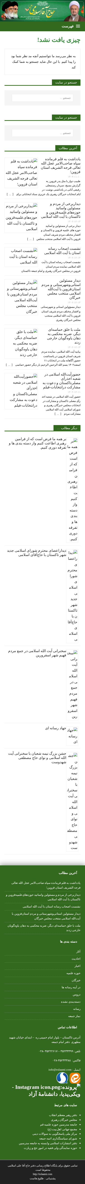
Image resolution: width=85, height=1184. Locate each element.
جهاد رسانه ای (55, 728)
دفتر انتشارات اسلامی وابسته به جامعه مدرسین (48, 1143)
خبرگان (76, 980)
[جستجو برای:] (42, 98)
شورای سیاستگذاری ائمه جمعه (58, 1138)
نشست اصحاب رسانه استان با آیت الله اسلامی (51, 906)
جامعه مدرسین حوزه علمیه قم (58, 1124)
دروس (76, 994)
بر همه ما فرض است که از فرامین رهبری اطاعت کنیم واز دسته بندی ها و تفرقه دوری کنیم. (37, 443)
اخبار (77, 966)
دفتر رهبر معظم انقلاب (63, 1115)
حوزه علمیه (73, 973)
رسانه (76, 1009)
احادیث (76, 958)
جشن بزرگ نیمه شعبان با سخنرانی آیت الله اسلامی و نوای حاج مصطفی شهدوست (37, 758)
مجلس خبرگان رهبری (64, 1119)
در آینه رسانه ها (71, 987)
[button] (70, 26)
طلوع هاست (37, 1178)
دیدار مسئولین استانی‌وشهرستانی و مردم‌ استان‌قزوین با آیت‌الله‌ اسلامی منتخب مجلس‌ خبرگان (60, 289)
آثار (78, 951)
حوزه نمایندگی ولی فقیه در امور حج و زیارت (50, 1148)
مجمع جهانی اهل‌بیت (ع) (62, 1129)
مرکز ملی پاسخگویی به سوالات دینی (54, 1133)
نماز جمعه (74, 1016)
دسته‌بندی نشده (70, 1001)
